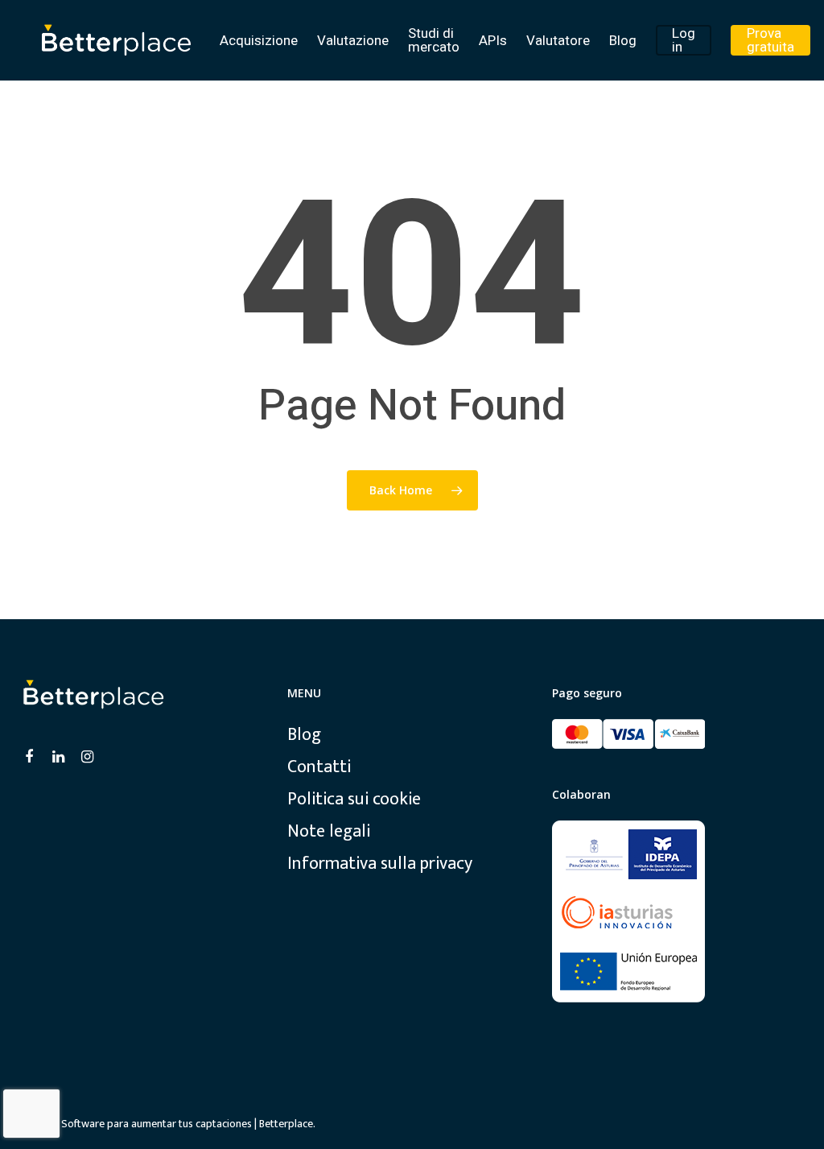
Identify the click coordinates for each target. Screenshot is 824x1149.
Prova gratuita (770, 40)
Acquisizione (259, 41)
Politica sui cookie (354, 799)
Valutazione (353, 41)
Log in (683, 40)
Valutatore (558, 41)
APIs (493, 41)
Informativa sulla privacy (379, 864)
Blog (623, 41)
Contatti (319, 767)
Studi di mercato (433, 40)
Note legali (328, 832)
